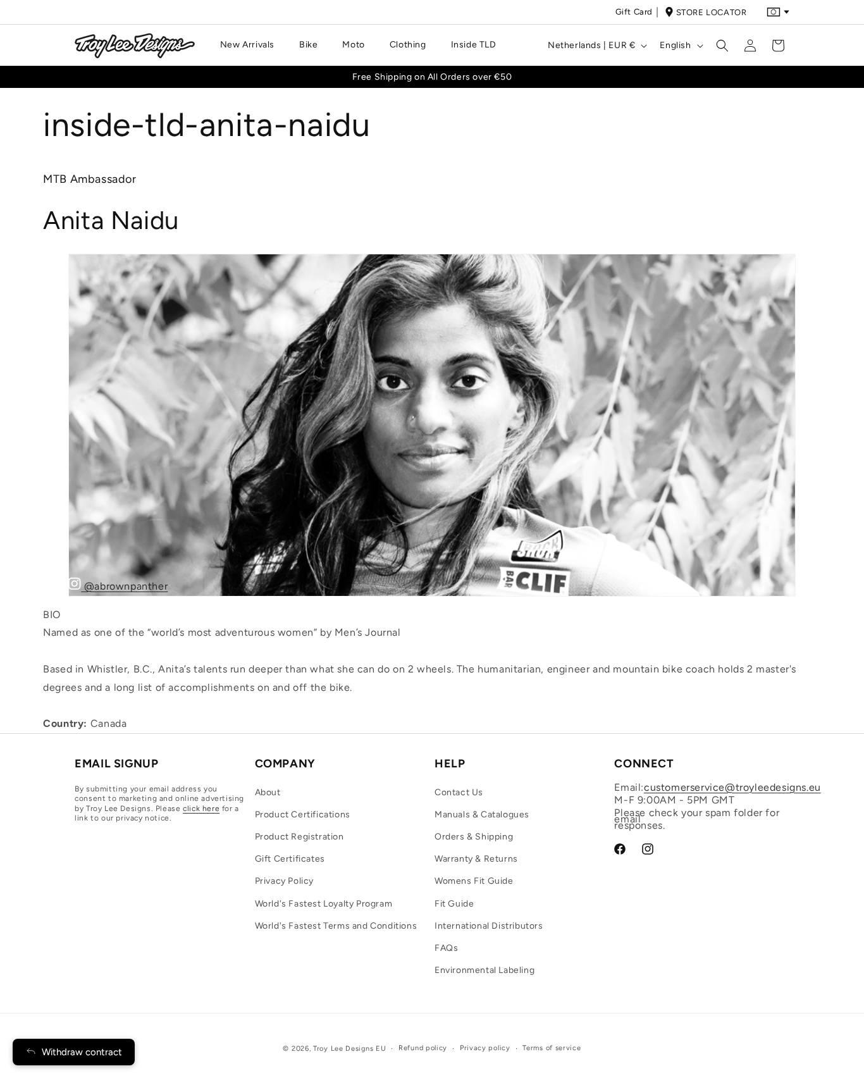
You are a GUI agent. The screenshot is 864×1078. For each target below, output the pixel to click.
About (268, 792)
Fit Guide (454, 903)
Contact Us (459, 792)
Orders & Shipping (474, 836)
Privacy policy (485, 1048)
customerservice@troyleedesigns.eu (732, 787)
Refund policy (422, 1048)
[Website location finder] (778, 12)
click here (201, 808)
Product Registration (299, 836)
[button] (252, 45)
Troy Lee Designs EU (349, 1048)
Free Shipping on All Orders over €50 (432, 76)
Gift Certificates (290, 858)
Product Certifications (302, 814)
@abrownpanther (124, 586)
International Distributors (489, 925)
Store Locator (711, 12)
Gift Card (634, 11)
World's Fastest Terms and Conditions (336, 925)
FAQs (446, 948)
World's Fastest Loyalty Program (324, 903)
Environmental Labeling (484, 970)
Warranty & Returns (476, 858)
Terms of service (551, 1048)
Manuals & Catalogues (482, 814)
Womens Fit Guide (474, 881)
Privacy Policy (284, 881)
